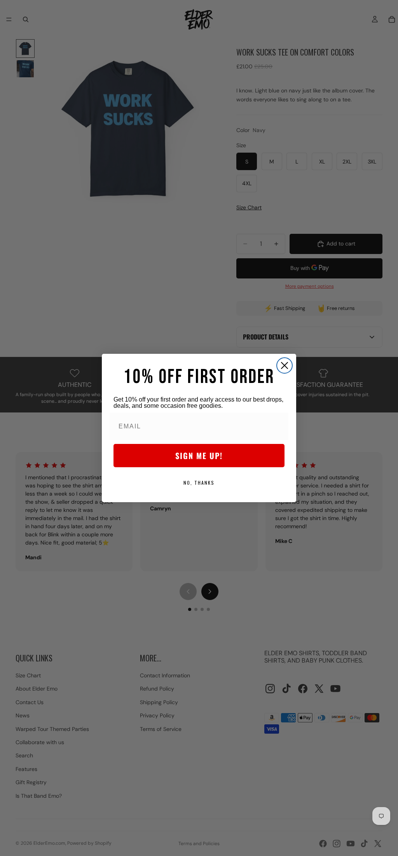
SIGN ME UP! (199, 455)
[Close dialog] (284, 365)
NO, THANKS (199, 482)
